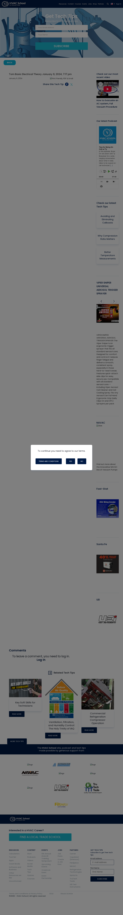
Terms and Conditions (49, 461)
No (82, 461)
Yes (70, 461)
